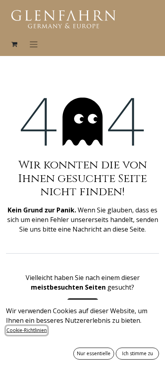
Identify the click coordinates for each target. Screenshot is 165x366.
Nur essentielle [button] (94, 353)
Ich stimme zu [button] (137, 353)
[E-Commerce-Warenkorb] (14, 44)
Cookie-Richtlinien (26, 330)
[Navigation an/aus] (33, 44)
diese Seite (129, 229)
